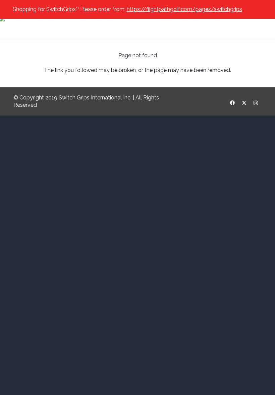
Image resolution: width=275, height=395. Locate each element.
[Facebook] (232, 103)
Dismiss (253, 9)
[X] (244, 103)
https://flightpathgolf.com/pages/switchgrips (184, 9)
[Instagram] (256, 103)
